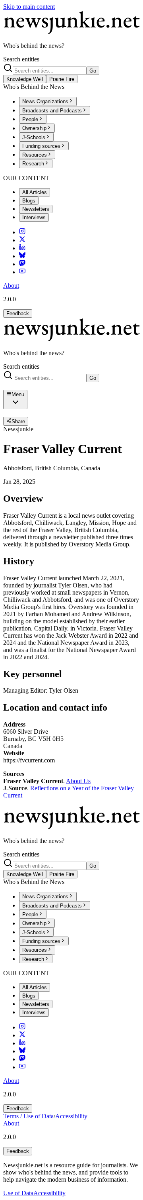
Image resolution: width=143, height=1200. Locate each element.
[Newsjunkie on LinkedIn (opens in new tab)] (22, 248)
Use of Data (18, 1193)
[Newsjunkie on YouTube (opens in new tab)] (22, 272)
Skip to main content (29, 6)
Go (92, 71)
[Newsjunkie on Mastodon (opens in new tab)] (22, 264)
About (11, 285)
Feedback (17, 313)
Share (18, 421)
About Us (78, 781)
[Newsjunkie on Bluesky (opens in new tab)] (22, 256)
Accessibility (71, 1116)
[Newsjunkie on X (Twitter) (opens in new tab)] (22, 240)
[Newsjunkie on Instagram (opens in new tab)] (22, 232)
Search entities (21, 59)
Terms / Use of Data (28, 1116)
